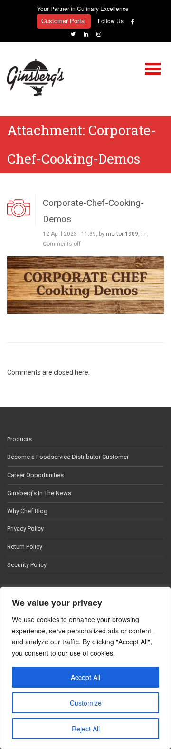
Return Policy (24, 546)
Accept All (85, 677)
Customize (86, 703)
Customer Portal (63, 20)
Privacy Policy (25, 528)
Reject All (86, 728)
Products (19, 439)
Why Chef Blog (27, 511)
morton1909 (122, 234)
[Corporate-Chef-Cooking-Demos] (85, 284)
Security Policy (27, 564)
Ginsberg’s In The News (39, 492)
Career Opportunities (35, 474)
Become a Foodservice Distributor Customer (68, 456)
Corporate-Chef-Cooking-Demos (93, 210)
